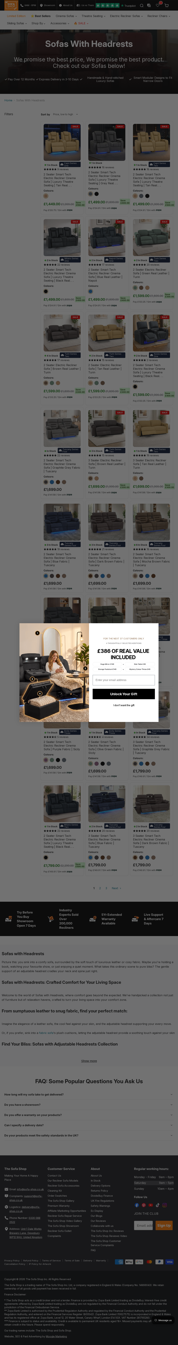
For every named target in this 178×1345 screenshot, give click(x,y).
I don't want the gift (123, 705)
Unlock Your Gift (123, 694)
